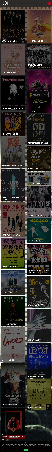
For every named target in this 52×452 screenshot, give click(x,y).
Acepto (26, 450)
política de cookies (41, 446)
